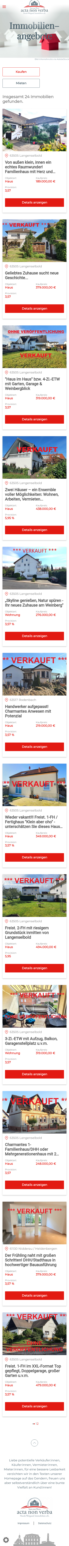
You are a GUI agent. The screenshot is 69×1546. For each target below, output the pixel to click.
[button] (4, 6)
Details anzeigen (34, 202)
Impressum (23, 1523)
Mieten (21, 83)
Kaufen (21, 72)
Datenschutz (44, 1523)
